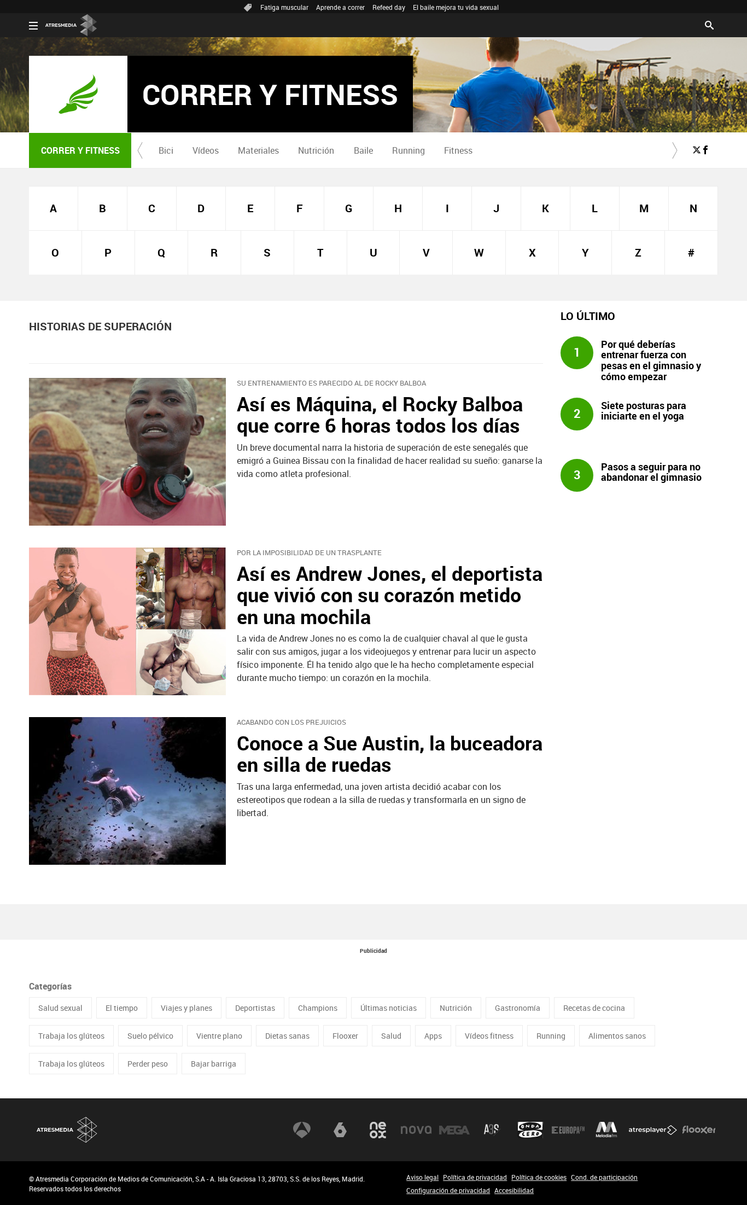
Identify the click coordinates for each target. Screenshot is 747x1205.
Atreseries (492, 1130)
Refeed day (388, 7)
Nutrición (316, 150)
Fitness (458, 150)
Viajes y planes (186, 1008)
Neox (377, 1130)
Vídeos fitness (489, 1036)
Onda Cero (530, 1130)
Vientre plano (219, 1036)
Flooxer (345, 1036)
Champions (317, 1008)
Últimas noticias (388, 1008)
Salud (391, 1036)
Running (408, 150)
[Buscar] (709, 24)
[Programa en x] (696, 149)
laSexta (340, 1130)
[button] (140, 150)
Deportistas (255, 1008)
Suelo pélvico (150, 1036)
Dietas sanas (287, 1036)
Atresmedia (67, 1129)
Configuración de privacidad (448, 1190)
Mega (454, 1130)
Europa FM (568, 1130)
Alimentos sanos (617, 1036)
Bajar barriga (213, 1063)
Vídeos (205, 150)
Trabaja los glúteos (71, 1036)
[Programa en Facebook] (705, 149)
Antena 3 (301, 1130)
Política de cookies (539, 1177)
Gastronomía (517, 1008)
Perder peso (147, 1063)
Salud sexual (60, 1008)
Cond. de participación (604, 1177)
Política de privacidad (475, 1177)
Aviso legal (422, 1177)
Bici (166, 150)
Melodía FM (606, 1130)
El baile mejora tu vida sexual (456, 7)
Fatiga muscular (284, 7)
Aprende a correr (340, 7)
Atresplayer (653, 1130)
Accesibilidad (514, 1190)
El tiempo (122, 1008)
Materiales (258, 150)
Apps (433, 1036)
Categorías (50, 986)
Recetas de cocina (594, 1008)
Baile (363, 150)
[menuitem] (166, 150)
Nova (416, 1130)
